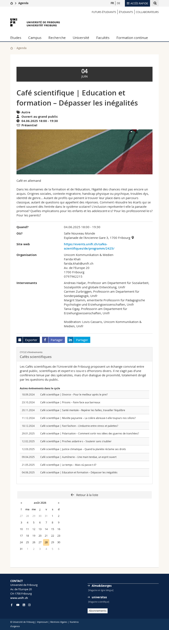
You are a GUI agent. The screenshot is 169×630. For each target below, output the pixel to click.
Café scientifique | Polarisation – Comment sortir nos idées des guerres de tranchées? (89, 433)
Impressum (42, 622)
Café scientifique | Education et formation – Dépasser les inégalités (78, 472)
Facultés (102, 37)
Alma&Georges (101, 586)
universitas (99, 597)
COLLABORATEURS (147, 12)
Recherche (57, 37)
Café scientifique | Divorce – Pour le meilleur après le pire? (74, 394)
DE (118, 3)
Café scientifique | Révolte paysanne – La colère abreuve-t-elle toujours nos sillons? (88, 418)
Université (81, 37)
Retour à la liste (86, 495)
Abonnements (97, 610)
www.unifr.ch (19, 598)
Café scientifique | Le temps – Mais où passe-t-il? (68, 464)
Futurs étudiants (104, 12)
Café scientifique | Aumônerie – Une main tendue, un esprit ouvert (78, 457)
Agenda (23, 3)
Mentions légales (58, 622)
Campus (34, 37)
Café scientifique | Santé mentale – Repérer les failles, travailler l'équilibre (82, 410)
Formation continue (132, 37)
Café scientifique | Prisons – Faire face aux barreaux (70, 402)
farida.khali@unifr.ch (78, 263)
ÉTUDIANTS (126, 12)
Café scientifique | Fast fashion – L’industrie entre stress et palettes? (79, 425)
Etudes (15, 37)
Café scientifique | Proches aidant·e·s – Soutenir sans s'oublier (75, 441)
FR (112, 3)
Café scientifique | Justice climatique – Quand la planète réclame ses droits (83, 449)
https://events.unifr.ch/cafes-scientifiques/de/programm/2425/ (89, 246)
